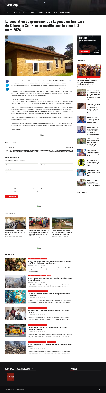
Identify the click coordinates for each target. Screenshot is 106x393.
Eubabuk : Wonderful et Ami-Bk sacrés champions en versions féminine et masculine (47, 328)
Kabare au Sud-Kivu (13, 143)
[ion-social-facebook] (99, 389)
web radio (40, 12)
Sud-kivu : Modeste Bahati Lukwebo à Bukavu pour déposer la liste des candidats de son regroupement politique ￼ (93, 130)
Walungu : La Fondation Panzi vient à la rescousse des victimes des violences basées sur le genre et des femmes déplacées (39, 233)
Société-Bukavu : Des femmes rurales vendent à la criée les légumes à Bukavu (93, 163)
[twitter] (7, 85)
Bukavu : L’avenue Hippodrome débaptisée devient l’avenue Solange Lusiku (93, 153)
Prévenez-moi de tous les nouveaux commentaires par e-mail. (24, 189)
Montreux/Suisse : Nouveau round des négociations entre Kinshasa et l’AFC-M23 (50, 311)
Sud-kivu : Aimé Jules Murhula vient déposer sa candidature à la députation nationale (93, 119)
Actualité (17, 12)
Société (48, 12)
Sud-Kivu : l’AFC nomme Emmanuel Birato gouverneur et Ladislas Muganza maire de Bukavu (93, 182)
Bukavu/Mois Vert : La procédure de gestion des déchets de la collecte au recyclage (15, 232)
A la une (30, 258)
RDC (45, 308)
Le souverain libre (11, 236)
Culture (40, 291)
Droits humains (92, 76)
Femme (33, 12)
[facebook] (7, 81)
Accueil (9, 12)
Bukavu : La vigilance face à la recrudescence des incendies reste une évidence (50, 345)
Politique (25, 12)
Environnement (42, 275)
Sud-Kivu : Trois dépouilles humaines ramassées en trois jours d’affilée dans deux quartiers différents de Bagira (62, 232)
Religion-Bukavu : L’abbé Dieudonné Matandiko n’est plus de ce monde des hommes (93, 172)
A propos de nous (65, 12)
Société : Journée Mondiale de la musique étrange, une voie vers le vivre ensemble (49, 294)
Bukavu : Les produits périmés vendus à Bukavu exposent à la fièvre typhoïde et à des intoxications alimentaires (49, 262)
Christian (81, 86)
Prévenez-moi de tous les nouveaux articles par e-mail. (22, 192)
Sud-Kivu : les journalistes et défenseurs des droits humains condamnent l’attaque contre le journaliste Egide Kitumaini (93, 142)
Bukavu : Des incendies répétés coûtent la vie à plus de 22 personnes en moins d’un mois (50, 279)
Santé (40, 258)
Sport (55, 12)
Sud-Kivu (44, 258)
